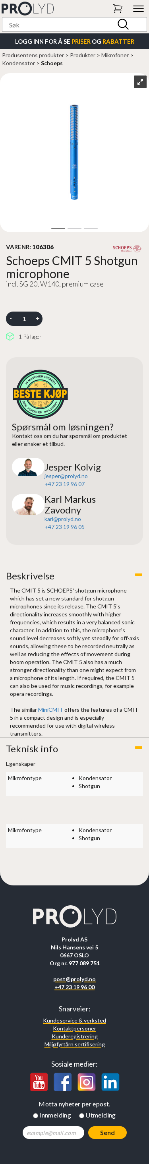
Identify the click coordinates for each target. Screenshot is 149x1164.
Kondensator (18, 63)
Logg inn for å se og (74, 41)
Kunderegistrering (75, 1036)
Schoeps (52, 63)
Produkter (82, 55)
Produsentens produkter (33, 55)
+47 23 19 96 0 (63, 483)
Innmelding (55, 1115)
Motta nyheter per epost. (74, 1104)
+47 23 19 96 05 (65, 526)
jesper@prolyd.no (66, 476)
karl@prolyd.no (63, 518)
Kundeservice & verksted (74, 1020)
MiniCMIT (50, 709)
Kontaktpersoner (74, 1028)
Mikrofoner (115, 55)
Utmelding (100, 1115)
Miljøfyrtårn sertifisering (75, 1044)
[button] (74, 576)
